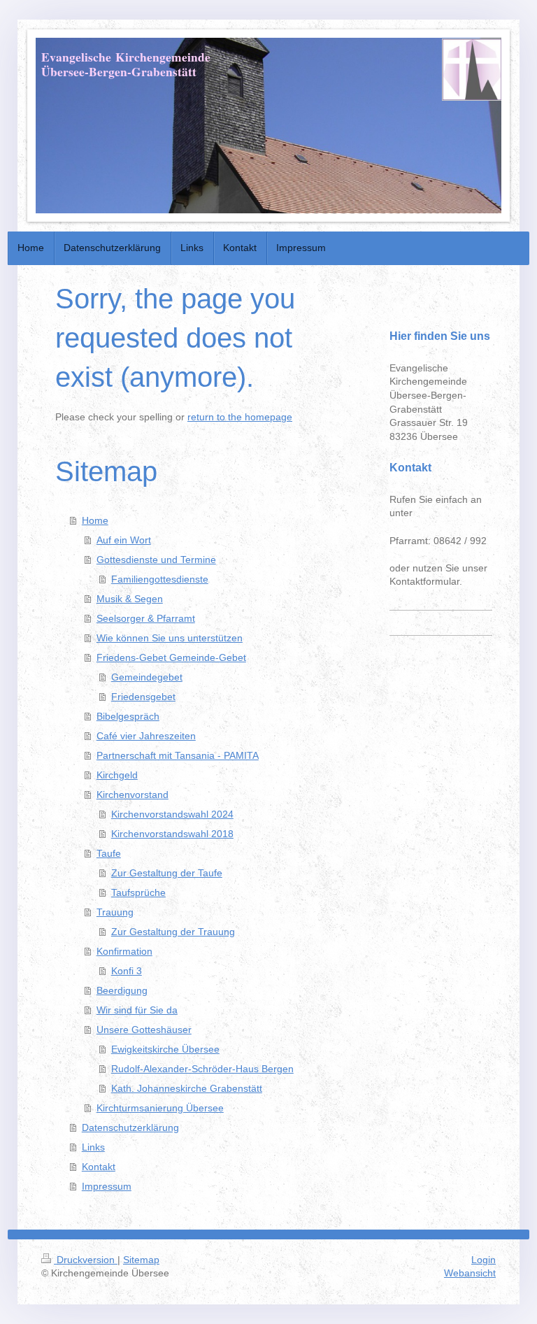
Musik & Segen (129, 598)
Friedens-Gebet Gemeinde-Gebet (171, 657)
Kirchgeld (117, 775)
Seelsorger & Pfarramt (145, 618)
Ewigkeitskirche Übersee (165, 1049)
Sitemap (141, 1259)
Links (93, 1147)
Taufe (108, 853)
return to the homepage (239, 416)
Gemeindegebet (146, 677)
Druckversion (85, 1259)
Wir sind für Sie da (137, 1010)
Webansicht (470, 1273)
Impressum (106, 1186)
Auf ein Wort (123, 540)
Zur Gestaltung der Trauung (173, 931)
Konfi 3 (126, 970)
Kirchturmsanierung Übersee (160, 1107)
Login (483, 1259)
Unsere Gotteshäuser (144, 1029)
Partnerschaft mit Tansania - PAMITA (177, 755)
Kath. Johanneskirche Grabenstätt (186, 1088)
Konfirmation (124, 951)
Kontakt (98, 1166)
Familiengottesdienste (159, 579)
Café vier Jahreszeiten (146, 735)
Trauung (115, 912)
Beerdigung (122, 990)
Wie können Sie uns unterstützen (169, 637)
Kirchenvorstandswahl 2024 (172, 814)
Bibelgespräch (127, 716)
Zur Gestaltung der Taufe (166, 872)
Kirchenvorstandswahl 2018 (172, 833)
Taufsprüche (138, 892)
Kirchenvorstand (132, 794)
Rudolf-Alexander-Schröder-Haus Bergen (202, 1068)
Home (95, 520)
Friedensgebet (143, 696)
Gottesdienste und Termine (156, 559)
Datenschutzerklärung (130, 1127)
